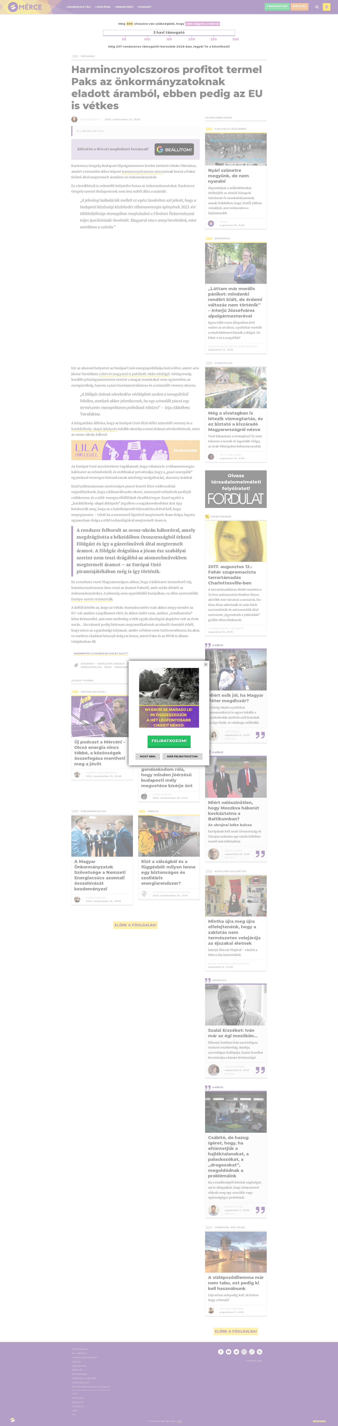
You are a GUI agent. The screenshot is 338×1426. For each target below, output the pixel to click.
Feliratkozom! (169, 740)
